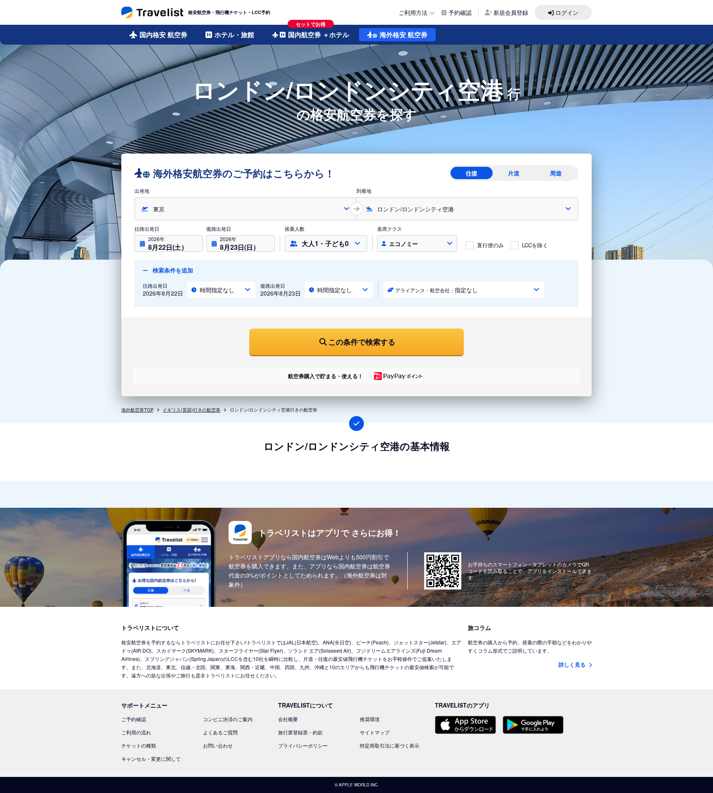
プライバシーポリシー (303, 745)
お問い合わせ (218, 745)
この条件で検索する (361, 341)
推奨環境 (370, 718)
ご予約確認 (133, 718)
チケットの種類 (138, 745)
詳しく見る (573, 664)
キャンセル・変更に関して (151, 758)
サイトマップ (375, 732)
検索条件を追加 (172, 270)
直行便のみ (490, 245)
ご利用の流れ (136, 732)
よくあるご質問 (220, 732)
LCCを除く (535, 245)
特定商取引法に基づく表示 (389, 745)
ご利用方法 (413, 12)
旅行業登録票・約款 (300, 732)
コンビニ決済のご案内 (228, 718)
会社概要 (288, 718)
